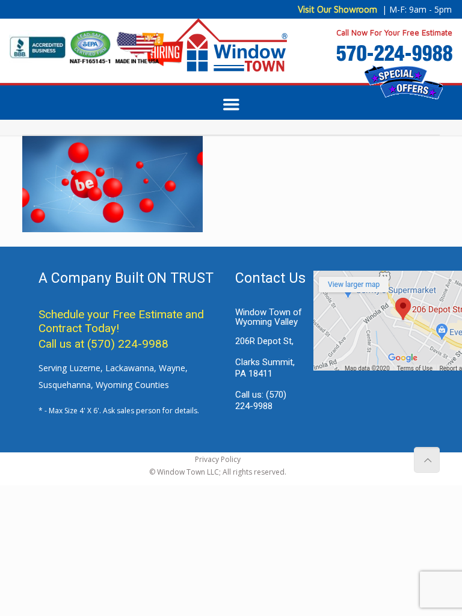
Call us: (260, 400)
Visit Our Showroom (337, 9)
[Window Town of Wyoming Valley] (231, 50)
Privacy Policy (218, 459)
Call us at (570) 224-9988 (103, 344)
